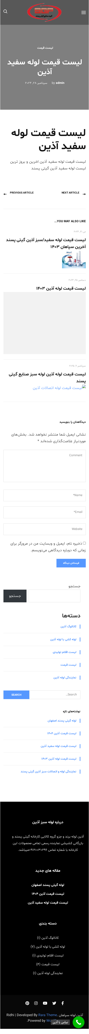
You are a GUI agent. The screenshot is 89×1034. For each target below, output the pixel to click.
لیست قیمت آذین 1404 (61, 733)
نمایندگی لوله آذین (64, 678)
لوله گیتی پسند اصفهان (62, 721)
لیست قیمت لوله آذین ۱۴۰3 (61, 289)
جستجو (74, 586)
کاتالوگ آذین (68, 627)
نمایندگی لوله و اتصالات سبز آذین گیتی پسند (48, 772)
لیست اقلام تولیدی (64, 652)
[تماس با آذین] (78, 1022)
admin (60, 83)
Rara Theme (47, 1015)
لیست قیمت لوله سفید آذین (58, 746)
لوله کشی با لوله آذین (63, 639)
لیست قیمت (45, 48)
